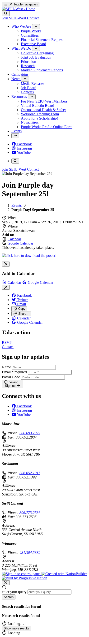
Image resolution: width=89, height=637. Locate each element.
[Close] (6, 264)
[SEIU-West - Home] (18, 9)
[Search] (6, 13)
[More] (36, 26)
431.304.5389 (29, 553)
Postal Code (11, 377)
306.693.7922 (29, 433)
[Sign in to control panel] (22, 574)
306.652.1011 (29, 473)
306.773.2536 (29, 513)
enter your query (14, 592)
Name (6, 367)
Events (17, 205)
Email (14, 372)
